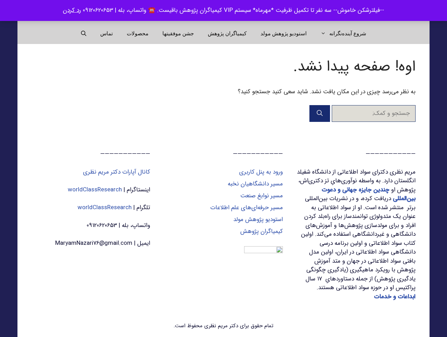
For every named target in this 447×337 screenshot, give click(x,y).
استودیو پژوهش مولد (284, 33)
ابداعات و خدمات (395, 296)
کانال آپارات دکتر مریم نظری (116, 172)
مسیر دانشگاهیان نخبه (255, 184)
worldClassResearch (95, 190)
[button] (83, 33)
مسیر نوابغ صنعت (261, 195)
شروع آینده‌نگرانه (347, 33)
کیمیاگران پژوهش (227, 33)
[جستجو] (319, 113)
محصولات (137, 33)
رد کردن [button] (72, 10)
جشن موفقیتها (178, 33)
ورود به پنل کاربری (261, 172)
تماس (106, 33)
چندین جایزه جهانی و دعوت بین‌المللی (369, 194)
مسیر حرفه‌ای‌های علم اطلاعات (246, 207)
